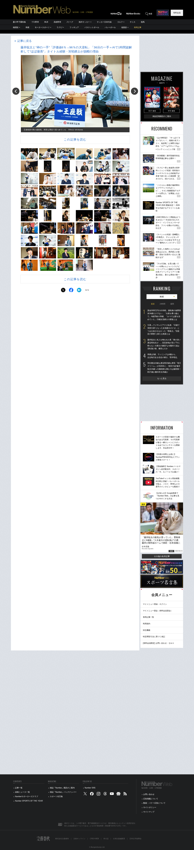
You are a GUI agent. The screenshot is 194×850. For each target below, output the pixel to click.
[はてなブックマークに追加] (79, 291)
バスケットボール (91, 27)
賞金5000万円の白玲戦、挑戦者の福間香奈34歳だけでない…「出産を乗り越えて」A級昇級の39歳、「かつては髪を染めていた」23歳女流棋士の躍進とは (164, 314)
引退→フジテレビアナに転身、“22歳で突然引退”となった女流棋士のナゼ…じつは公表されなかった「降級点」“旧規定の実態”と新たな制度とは (163, 329)
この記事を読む (75, 139)
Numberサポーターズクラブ (26, 796)
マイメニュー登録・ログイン (155, 604)
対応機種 (146, 630)
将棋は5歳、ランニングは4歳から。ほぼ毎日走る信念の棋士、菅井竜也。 (163, 355)
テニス (132, 22)
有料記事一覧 (148, 617)
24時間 (162, 304)
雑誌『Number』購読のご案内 (62, 788)
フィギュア (74, 27)
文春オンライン (79, 839)
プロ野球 (35, 22)
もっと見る (161, 378)
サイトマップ (148, 812)
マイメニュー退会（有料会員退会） (157, 611)
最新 (153, 304)
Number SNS (90, 788)
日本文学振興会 (135, 839)
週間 (172, 304)
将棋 (27, 27)
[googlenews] (118, 794)
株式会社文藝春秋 (62, 839)
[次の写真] (134, 91)
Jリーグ (70, 22)
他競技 (124, 27)
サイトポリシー (149, 807)
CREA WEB (94, 839)
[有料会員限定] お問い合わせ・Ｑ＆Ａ (158, 643)
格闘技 (15, 27)
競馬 (143, 22)
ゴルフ (120, 22)
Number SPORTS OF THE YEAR (29, 801)
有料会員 (177, 13)
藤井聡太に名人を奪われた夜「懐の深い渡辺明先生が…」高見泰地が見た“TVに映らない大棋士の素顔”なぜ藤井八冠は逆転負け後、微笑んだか (164, 344)
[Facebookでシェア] (71, 291)
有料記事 (137, 27)
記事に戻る (23, 40)
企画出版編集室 (119, 839)
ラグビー (60, 27)
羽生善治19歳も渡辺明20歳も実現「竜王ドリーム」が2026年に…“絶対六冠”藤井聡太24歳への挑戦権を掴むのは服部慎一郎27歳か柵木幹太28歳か (164, 367)
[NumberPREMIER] (163, 13)
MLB (46, 22)
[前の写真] (15, 91)
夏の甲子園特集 (19, 22)
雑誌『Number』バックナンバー (63, 792)
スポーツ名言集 (56, 796)
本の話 (106, 839)
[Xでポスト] (63, 291)
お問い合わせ (148, 794)
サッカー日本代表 (104, 22)
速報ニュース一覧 (22, 792)
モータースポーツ (42, 27)
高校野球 (57, 22)
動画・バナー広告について (154, 803)
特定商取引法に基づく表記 (154, 637)
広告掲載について (150, 799)
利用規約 (146, 624)
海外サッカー (84, 22)
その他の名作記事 (162, 556)
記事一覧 (18, 788)
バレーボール (110, 27)
